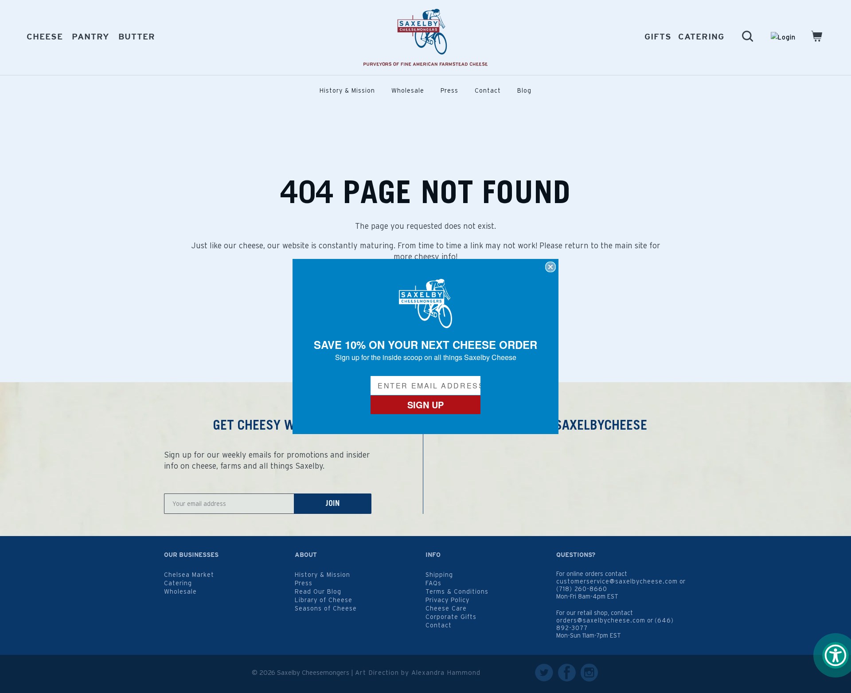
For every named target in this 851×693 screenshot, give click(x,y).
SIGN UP (425, 404)
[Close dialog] (550, 266)
